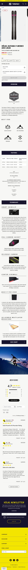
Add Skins (5, 66)
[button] (2, 4)
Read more (22, 435)
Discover (4, 539)
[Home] (14, 4)
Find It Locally (5, 80)
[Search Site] (23, 4)
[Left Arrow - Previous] (1, 0)
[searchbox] (8, 407)
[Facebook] (11, 560)
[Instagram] (14, 560)
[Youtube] (17, 560)
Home (3, 7)
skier (7, 412)
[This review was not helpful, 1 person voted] (23, 438)
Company (4, 534)
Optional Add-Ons (6, 63)
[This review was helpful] (21, 438)
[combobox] (19, 415)
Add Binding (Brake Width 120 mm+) (12, 71)
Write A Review (14, 400)
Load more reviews (14, 486)
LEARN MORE (14, 362)
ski (3, 412)
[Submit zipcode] (25, 551)
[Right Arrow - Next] (27, 0)
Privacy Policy (21, 517)
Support (4, 543)
